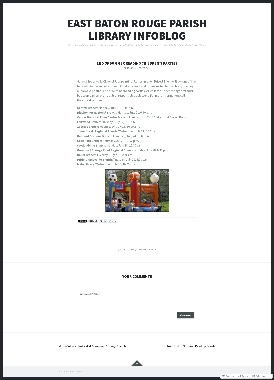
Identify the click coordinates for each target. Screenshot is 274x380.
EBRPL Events (130, 68)
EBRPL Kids (144, 68)
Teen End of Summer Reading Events (191, 346)
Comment (186, 315)
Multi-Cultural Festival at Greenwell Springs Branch (92, 346)
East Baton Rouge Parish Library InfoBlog (137, 29)
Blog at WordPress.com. (70, 371)
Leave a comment (147, 249)
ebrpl (134, 249)
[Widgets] (137, 363)
